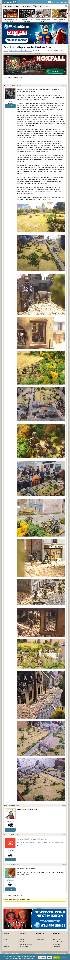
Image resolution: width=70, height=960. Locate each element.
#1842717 (64, 834)
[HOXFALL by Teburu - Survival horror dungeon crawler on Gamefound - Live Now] (35, 74)
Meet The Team (56, 939)
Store (53, 2)
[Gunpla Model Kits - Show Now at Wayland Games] (35, 33)
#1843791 (64, 864)
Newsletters (22, 941)
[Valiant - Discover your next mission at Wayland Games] (35, 929)
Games (10, 6)
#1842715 (64, 805)
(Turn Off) (38, 53)
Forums (23, 6)
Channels (6, 939)
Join (61, 2)
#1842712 (64, 85)
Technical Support (40, 939)
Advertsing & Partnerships (26, 944)
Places (29, 6)
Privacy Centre (56, 944)
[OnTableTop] (9, 2)
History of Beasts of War (58, 941)
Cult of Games (7, 937)
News (4, 6)
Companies (6, 946)
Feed (58, 2)
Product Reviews (24, 946)
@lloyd (33, 843)
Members (22, 939)
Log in (65, 2)
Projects (16, 6)
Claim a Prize (39, 937)
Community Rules (57, 946)
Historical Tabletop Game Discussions (20, 51)
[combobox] (56, 6)
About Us (55, 937)
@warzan (25, 843)
